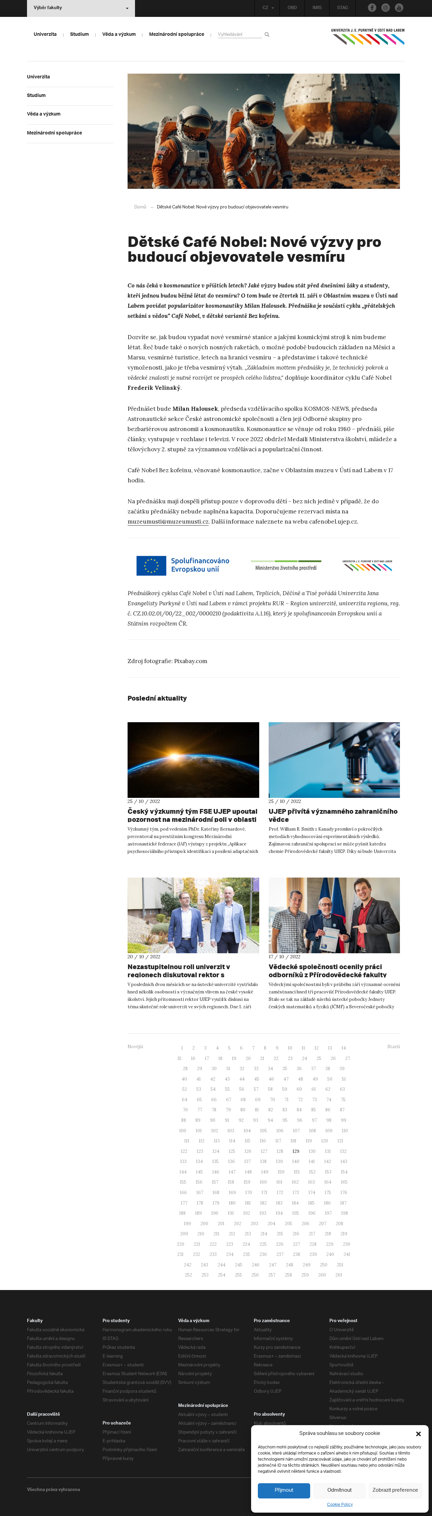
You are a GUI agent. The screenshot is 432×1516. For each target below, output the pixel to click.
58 (270, 1089)
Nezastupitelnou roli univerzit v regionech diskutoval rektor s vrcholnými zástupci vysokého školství (191, 974)
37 (313, 1068)
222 (213, 1244)
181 (248, 1203)
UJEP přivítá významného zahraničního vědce (333, 815)
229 (329, 1244)
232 (196, 1254)
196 (312, 1213)
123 (200, 1151)
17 (207, 1058)
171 (264, 1192)
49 (315, 1079)
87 (342, 1110)
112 (202, 1141)
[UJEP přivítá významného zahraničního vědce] (334, 760)
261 (338, 1275)
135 (215, 1161)
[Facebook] (372, 7)
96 (299, 1120)
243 (204, 1265)
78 (214, 1110)
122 (184, 1151)
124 (216, 1151)
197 (328, 1213)
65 (199, 1100)
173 (296, 1192)
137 (247, 1161)
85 (313, 1110)
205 (288, 1224)
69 (258, 1100)
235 (246, 1254)
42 (212, 1079)
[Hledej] (268, 34)
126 (248, 1151)
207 (322, 1224)
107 (296, 1131)
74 (328, 1100)
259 (305, 1275)
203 (254, 1224)
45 (256, 1079)
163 (311, 1182)
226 (280, 1244)
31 (228, 1068)
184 (295, 1203)
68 (243, 1100)
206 (305, 1224)
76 (185, 1110)
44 (242, 1079)
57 (256, 1089)
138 (263, 1161)
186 (327, 1203)
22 (276, 1058)
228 (313, 1244)
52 (184, 1089)
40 (184, 1079)
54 (213, 1089)
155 (183, 1182)
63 (342, 1089)
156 (199, 1182)
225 (263, 1244)
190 (214, 1213)
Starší (393, 1047)
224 (246, 1244)
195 (295, 1213)
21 (262, 1058)
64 (184, 1100)
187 (343, 1203)
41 (198, 1079)
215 (280, 1234)
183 (279, 1203)
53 (198, 1089)
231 (180, 1254)
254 (221, 1275)
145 (199, 1172)
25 (319, 1058)
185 (311, 1203)
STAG (342, 8)
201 (221, 1224)
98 (328, 1120)
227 (296, 1244)
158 (231, 1182)
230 (346, 1244)
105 (263, 1131)
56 (241, 1089)
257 (271, 1275)
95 (285, 1120)
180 (232, 1203)
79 (228, 1110)
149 (264, 1172)
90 (212, 1120)
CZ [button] (265, 8)
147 (232, 1172)
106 (280, 1131)
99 (343, 1120)
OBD (292, 8)
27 (347, 1058)
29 (199, 1068)
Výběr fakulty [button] (48, 8)
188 (182, 1213)
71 (287, 1100)
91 (227, 1120)
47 (286, 1079)
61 (314, 1089)
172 (280, 1192)
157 (215, 1182)
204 (271, 1224)
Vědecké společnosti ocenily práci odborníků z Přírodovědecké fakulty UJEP (328, 974)
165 (344, 1182)
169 (232, 1192)
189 (198, 1213)
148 (248, 1172)
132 (343, 1151)
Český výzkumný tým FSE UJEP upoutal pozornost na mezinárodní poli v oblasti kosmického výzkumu (193, 819)
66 (214, 1100)
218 (328, 1234)
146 (215, 1172)
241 (347, 1254)
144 (183, 1172)
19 (234, 1058)
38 (327, 1068)
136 (231, 1161)
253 (205, 1275)
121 (340, 1141)
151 (297, 1172)
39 (342, 1068)
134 (199, 1161)
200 (204, 1224)
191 (231, 1213)
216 (296, 1234)
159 (247, 1182)
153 (328, 1172)
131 (328, 1151)
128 (280, 1151)
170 (248, 1192)
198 (344, 1213)
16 (193, 1058)
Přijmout (284, 1490)
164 (327, 1182)
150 (281, 1172)
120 (324, 1141)
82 (270, 1110)
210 (200, 1234)
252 (188, 1275)
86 (327, 1110)
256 (255, 1275)
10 (290, 1048)
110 (345, 1131)
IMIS (317, 8)
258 (288, 1275)
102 (214, 1131)
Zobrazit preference (395, 1490)
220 (180, 1244)
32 (242, 1068)
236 (263, 1254)
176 (344, 1192)
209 (184, 1234)
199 (187, 1224)
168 (216, 1192)
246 (256, 1265)
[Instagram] (385, 7)
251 (340, 1265)
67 (228, 1100)
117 (278, 1141)
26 (333, 1058)
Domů (140, 207)
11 (303, 1048)
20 (248, 1058)
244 (221, 1265)
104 (247, 1131)
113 (217, 1141)
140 (295, 1161)
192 (246, 1213)
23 (290, 1058)
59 (284, 1089)
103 (230, 1131)
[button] (418, 1434)
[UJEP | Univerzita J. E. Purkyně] (368, 39)
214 (264, 1234)
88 (183, 1120)
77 (199, 1110)
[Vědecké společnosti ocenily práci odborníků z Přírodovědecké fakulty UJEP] (334, 915)
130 (312, 1151)
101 (199, 1131)
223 (229, 1244)
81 (257, 1110)
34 (270, 1068)
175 (328, 1192)
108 (312, 1131)
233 (213, 1254)
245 (238, 1265)
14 (344, 1048)
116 (263, 1141)
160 (263, 1182)
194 (279, 1213)
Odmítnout (339, 1490)
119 (309, 1141)
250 (323, 1265)
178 (200, 1203)
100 (182, 1131)
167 (199, 1192)
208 (339, 1224)
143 (344, 1161)
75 (343, 1100)
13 (330, 1048)
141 (312, 1161)
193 (263, 1213)
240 (330, 1254)
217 (312, 1234)
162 (295, 1182)
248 (289, 1265)
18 (220, 1058)
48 (300, 1079)
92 (241, 1120)
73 (314, 1100)
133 (183, 1161)
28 (185, 1068)
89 (197, 1120)
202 (237, 1224)
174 (311, 1192)
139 (279, 1161)
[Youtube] (399, 7)
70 (272, 1100)
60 (299, 1089)
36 (299, 1068)
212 (232, 1234)
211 (216, 1234)
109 (328, 1131)
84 (299, 1110)
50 (329, 1079)
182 (263, 1203)
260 (322, 1275)
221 (197, 1244)
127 (264, 1151)
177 (184, 1203)
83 (284, 1110)
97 (314, 1120)
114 (232, 1141)
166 (183, 1192)
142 (327, 1161)
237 (280, 1254)
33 (256, 1068)
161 (279, 1182)
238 (296, 1254)
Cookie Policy (340, 1505)
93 (255, 1120)
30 (214, 1068)
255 (238, 1275)
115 (247, 1141)
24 (304, 1058)
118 (293, 1141)
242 (187, 1265)
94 (270, 1120)
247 (272, 1265)
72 (300, 1100)
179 (216, 1203)
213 (248, 1234)
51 (344, 1079)
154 (344, 1172)
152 (312, 1172)
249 (306, 1265)
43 (227, 1079)
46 (271, 1079)
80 (242, 1110)
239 (313, 1254)
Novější (135, 1047)
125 (232, 1151)
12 (317, 1048)
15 (180, 1058)
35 (284, 1068)
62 (327, 1089)
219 (344, 1234)
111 (186, 1141)
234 (230, 1254)
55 (227, 1089)
